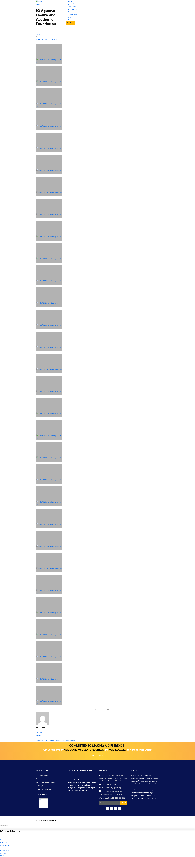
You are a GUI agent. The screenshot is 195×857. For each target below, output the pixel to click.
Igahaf (43, 820)
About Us (71, 4)
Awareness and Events (44, 779)
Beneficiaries (72, 14)
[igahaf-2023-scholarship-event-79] (49, 695)
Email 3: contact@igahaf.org (111, 791)
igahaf (38, 4)
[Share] (3, 825)
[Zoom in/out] (7, 825)
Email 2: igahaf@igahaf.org (111, 788)
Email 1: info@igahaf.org (110, 784)
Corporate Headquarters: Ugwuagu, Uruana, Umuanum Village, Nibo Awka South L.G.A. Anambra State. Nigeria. (113, 778)
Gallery (70, 12)
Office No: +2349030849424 (111, 794)
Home (70, 1)
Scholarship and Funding (45, 789)
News (70, 20)
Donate (70, 23)
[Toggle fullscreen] (5, 825)
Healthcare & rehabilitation (46, 782)
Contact (70, 17)
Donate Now (97, 755)
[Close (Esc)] (1, 825)
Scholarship (72, 7)
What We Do (72, 9)
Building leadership (43, 786)
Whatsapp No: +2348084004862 (112, 798)
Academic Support (43, 775)
